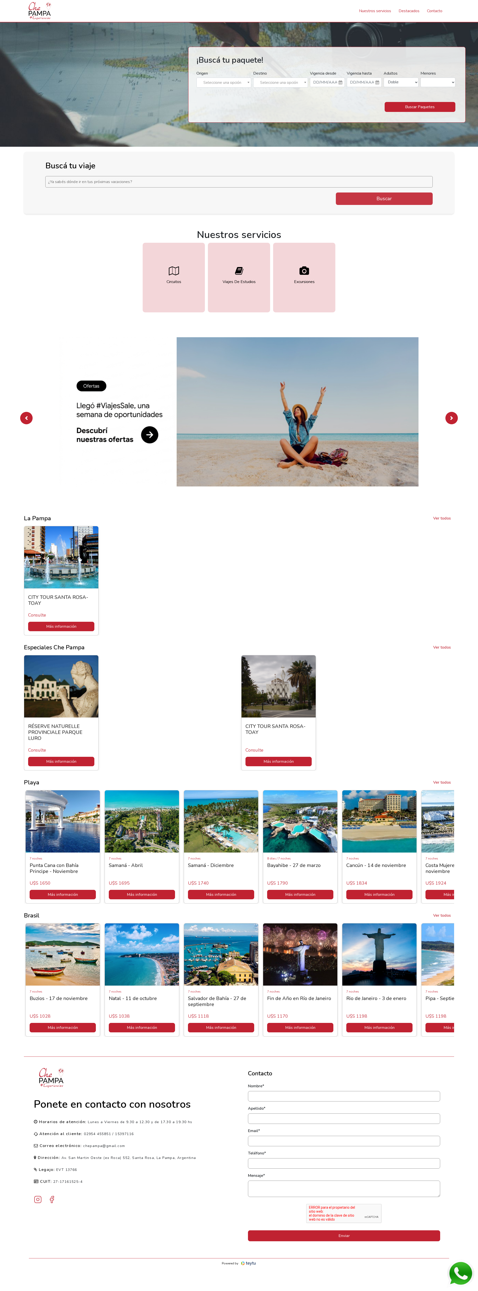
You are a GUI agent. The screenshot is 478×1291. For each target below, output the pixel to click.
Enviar (344, 1236)
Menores (428, 73)
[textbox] (223, 82)
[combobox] (223, 83)
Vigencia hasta (359, 73)
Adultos (391, 73)
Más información (61, 626)
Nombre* (256, 1086)
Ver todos (442, 518)
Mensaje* (256, 1175)
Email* (254, 1131)
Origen (202, 73)
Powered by (230, 1263)
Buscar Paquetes (420, 107)
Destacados (409, 11)
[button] (26, 418)
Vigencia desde (323, 73)
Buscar (384, 198)
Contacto (434, 11)
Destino (260, 73)
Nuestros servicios (375, 11)
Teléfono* (257, 1153)
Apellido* (256, 1108)
